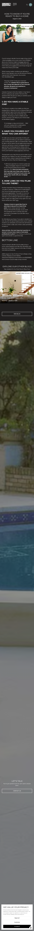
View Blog (17, 314)
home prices (5, 64)
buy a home (28, 58)
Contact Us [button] (17, 791)
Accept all (17, 926)
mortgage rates (22, 62)
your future (14, 219)
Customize (17, 922)
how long (27, 187)
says (12, 77)
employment (5, 110)
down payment (19, 150)
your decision (10, 73)
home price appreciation (8, 193)
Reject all (17, 918)
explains (12, 119)
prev (15, 307)
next (19, 307)
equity (27, 189)
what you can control (13, 94)
